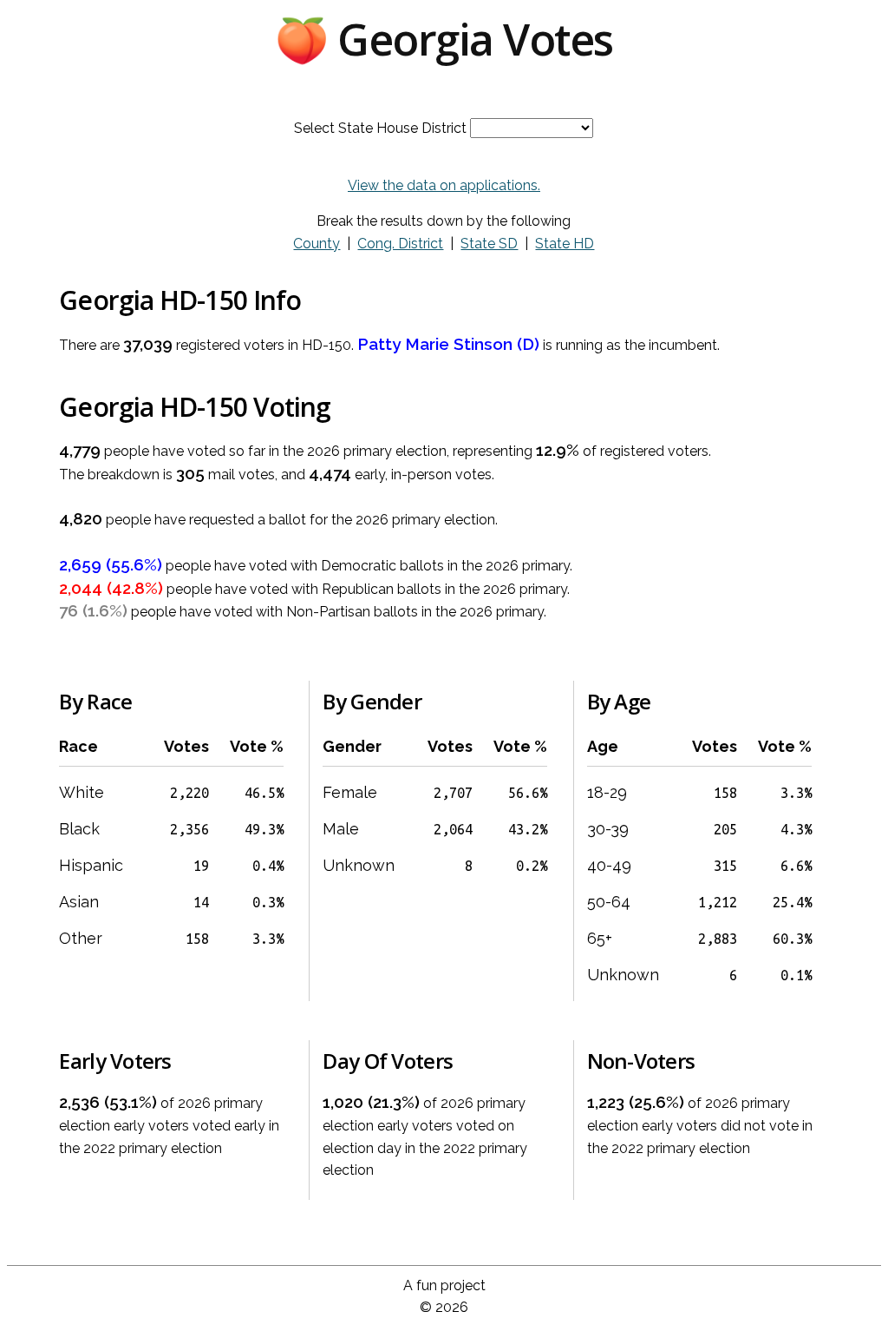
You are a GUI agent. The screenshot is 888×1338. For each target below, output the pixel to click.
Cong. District (400, 243)
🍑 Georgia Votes (444, 39)
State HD (564, 243)
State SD (489, 243)
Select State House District (380, 128)
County (316, 243)
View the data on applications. (444, 185)
